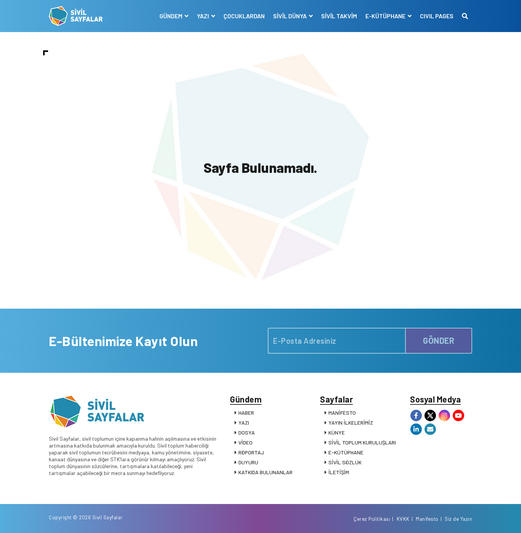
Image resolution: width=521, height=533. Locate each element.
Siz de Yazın (458, 519)
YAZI (243, 422)
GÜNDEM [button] (171, 15)
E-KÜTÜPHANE (345, 452)
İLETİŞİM (338, 472)
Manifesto (427, 519)
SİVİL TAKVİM (339, 15)
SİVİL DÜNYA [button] (290, 15)
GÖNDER (438, 340)
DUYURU (248, 462)
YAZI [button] (203, 15)
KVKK (403, 519)
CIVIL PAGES (436, 15)
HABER (246, 412)
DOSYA (246, 432)
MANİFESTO (342, 412)
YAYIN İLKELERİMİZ (350, 422)
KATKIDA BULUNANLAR (265, 472)
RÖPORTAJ (251, 452)
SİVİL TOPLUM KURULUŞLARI (362, 442)
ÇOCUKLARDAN (244, 15)
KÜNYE (336, 432)
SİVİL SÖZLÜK (345, 462)
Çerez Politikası (372, 519)
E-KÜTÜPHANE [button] (386, 15)
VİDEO (245, 442)
